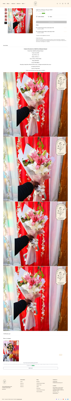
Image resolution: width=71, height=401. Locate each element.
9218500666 (55, 381)
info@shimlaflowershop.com (58, 382)
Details (65, 27)
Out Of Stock (51, 22)
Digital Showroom (19, 399)
